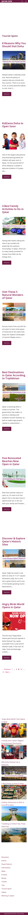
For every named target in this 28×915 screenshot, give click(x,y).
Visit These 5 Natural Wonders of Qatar (12, 295)
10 (21, 669)
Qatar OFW (6, 1)
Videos (3, 892)
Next (8, 672)
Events (3, 860)
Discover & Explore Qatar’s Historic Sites (13, 541)
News (3, 871)
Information (5, 867)
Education (5, 857)
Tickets (4, 881)
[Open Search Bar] (22, 1)
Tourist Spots (6, 889)
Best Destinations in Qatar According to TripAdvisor (13, 375)
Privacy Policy (20, 913)
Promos (4, 875)
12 (3, 672)
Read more (6, 94)
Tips (3, 885)
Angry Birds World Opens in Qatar (13, 605)
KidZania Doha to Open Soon (12, 125)
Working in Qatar (7, 896)
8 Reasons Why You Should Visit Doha (14, 44)
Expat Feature (6, 864)
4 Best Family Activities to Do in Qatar (13, 209)
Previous (6, 669)
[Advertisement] (14, 17)
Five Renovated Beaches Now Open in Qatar (11, 461)
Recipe (3, 878)
